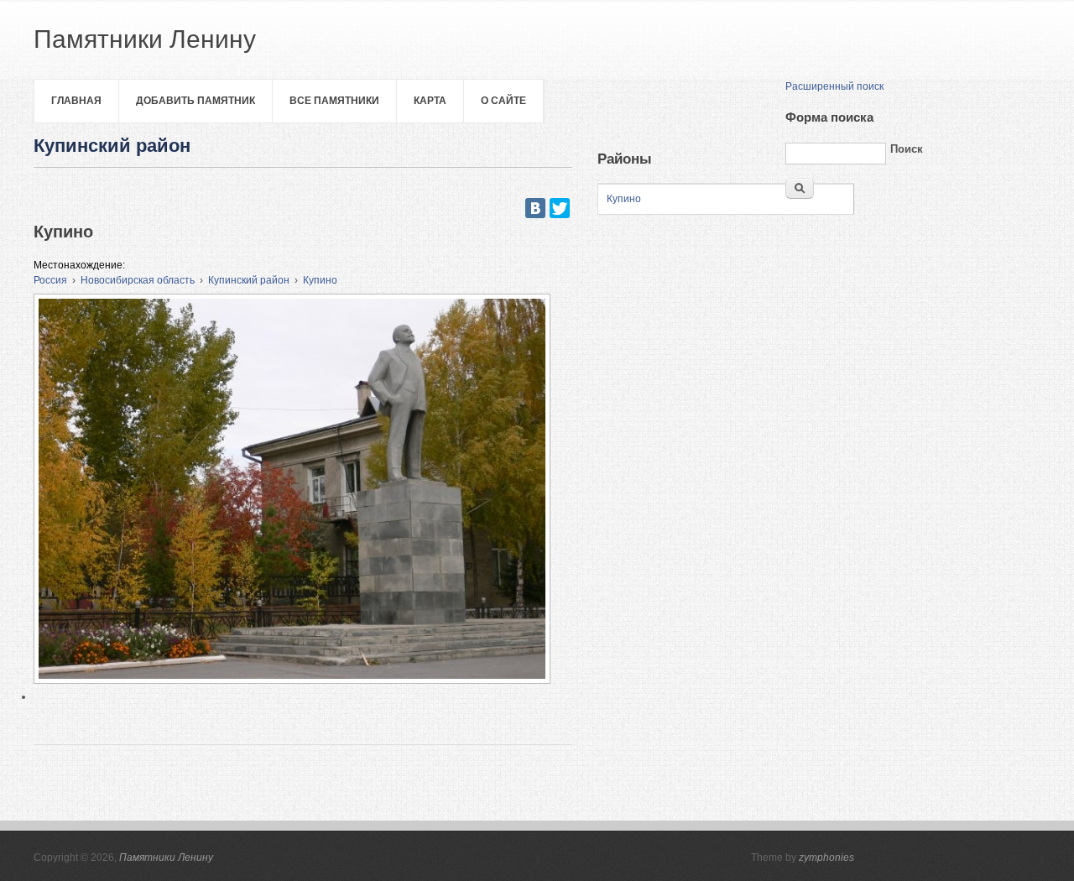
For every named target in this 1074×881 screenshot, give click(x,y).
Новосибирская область (138, 280)
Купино (320, 280)
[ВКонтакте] (535, 208)
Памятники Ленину (166, 857)
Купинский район (248, 280)
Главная (76, 101)
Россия (50, 280)
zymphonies (826, 857)
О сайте (503, 101)
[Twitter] (560, 208)
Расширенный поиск (834, 86)
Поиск (906, 149)
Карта (430, 101)
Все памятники (334, 101)
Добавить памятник (195, 101)
